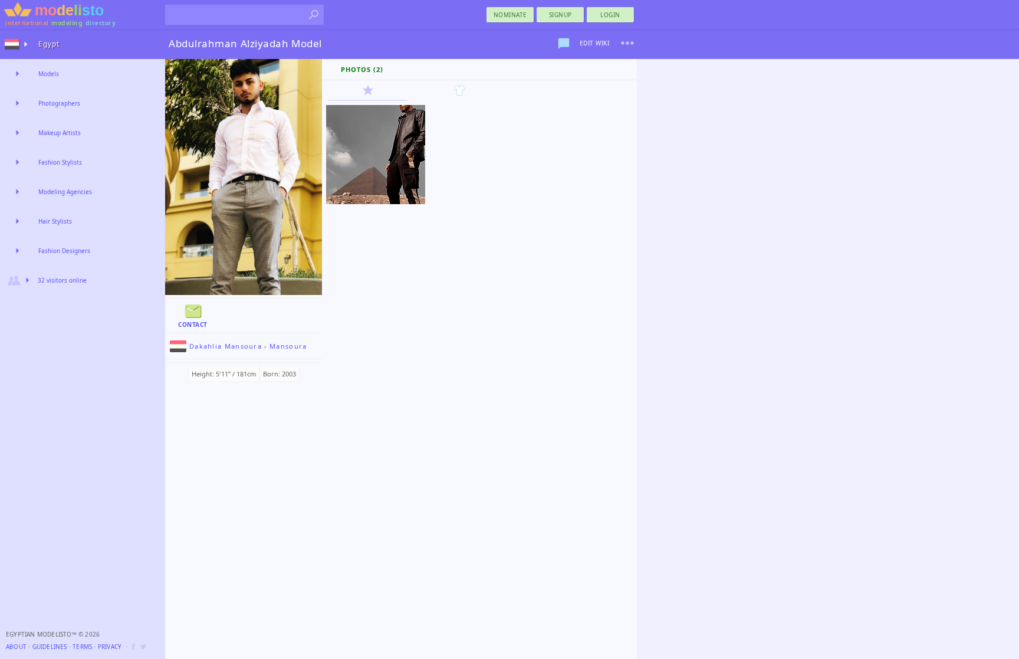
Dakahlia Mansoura (225, 346)
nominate (510, 15)
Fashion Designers (64, 251)
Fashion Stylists (60, 162)
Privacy (109, 646)
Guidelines (49, 646)
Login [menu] (610, 15)
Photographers (59, 103)
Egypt (49, 44)
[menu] (627, 43)
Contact (193, 324)
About (16, 646)
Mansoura (288, 346)
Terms (82, 646)
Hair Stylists (55, 221)
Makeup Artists (59, 133)
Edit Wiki (595, 43)
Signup (560, 15)
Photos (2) (362, 69)
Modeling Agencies (65, 192)
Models (48, 74)
